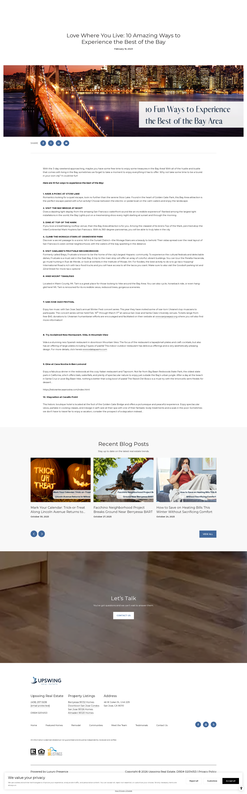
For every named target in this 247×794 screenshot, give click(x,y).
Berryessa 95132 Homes (81, 702)
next (41, 534)
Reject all (194, 781)
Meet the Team (119, 725)
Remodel (76, 725)
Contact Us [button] (124, 615)
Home (34, 725)
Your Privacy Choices (123, 791)
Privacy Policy (207, 771)
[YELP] (213, 724)
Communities (96, 725)
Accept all (230, 781)
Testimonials (142, 725)
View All (208, 534)
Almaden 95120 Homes (80, 712)
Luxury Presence (57, 771)
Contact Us (162, 725)
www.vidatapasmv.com (94, 349)
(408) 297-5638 (39, 702)
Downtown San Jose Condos (83, 705)
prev (34, 534)
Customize (212, 781)
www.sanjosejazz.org (166, 316)
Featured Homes (54, 725)
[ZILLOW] (206, 724)
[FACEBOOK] (198, 724)
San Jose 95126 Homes (80, 709)
